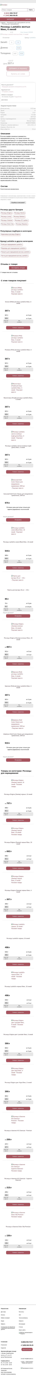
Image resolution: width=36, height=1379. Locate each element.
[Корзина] (29, 6)
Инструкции (22, 1324)
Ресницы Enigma (6, 213)
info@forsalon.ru (29, 1358)
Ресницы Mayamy (21, 224)
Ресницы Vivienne (6, 220)
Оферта (3, 1324)
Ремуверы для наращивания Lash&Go (13, 248)
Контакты (21, 1312)
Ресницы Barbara (19, 216)
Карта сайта (22, 1330)
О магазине (4, 1345)
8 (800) (10, 13)
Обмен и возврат (5, 1318)
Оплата (3, 1315)
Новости (21, 1321)
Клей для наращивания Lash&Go (11, 244)
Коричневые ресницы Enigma (10, 234)
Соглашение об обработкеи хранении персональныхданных (8, 1328)
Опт (20, 1315)
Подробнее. (18, 96)
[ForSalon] (8, 5)
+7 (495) (10, 15)
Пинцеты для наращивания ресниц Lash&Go (15, 252)
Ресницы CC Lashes (21, 220)
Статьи (21, 1327)
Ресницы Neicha (19, 213)
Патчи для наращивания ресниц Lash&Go (14, 255)
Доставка (3, 1312)
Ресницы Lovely (6, 216)
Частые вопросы (23, 1318)
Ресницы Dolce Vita (7, 224)
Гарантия (3, 1348)
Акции (2, 1321)
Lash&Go (32, 37)
